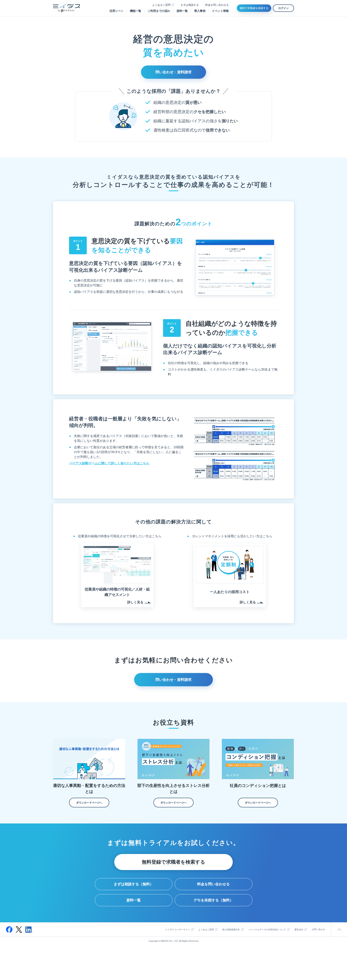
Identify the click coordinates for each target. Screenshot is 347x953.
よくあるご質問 (161, 5)
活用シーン (116, 10)
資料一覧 (182, 10)
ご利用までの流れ (159, 10)
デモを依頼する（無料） (213, 900)
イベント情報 (220, 10)
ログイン (283, 8)
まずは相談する (190, 5)
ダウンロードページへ (89, 802)
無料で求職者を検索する (254, 8)
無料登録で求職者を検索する (173, 862)
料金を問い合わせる (217, 5)
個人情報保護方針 (231, 929)
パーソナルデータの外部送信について (267, 929)
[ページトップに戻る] (339, 929)
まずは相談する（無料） (133, 884)
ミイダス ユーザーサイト (177, 929)
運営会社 (298, 929)
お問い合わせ (318, 929)
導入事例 (199, 10)
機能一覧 (135, 10)
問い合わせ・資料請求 (173, 72)
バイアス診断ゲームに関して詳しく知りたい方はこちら (109, 463)
